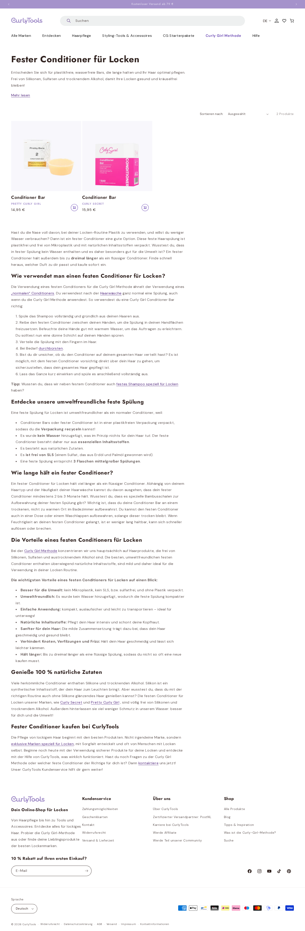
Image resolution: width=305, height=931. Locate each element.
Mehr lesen (20, 95)
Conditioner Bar (28, 197)
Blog (227, 817)
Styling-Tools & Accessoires (127, 35)
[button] (292, 21)
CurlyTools (29, 924)
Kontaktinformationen (154, 924)
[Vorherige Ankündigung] (9, 4)
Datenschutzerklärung (78, 924)
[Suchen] (69, 21)
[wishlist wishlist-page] (284, 21)
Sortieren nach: (212, 114)
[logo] (26, 21)
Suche (229, 840)
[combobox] (152, 21)
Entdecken (51, 35)
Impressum (128, 924)
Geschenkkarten (95, 817)
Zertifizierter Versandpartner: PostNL (182, 817)
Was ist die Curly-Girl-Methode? (250, 833)
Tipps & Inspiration (239, 825)
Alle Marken (21, 35)
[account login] (277, 21)
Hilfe (256, 35)
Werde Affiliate (165, 833)
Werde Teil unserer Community (177, 840)
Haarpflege (81, 35)
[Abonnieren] (86, 871)
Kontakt (88, 825)
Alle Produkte (234, 809)
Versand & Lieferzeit (98, 840)
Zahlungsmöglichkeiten (100, 809)
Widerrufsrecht (94, 833)
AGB (99, 924)
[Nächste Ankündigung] (296, 4)
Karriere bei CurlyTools (171, 825)
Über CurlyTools (165, 809)
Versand (112, 924)
